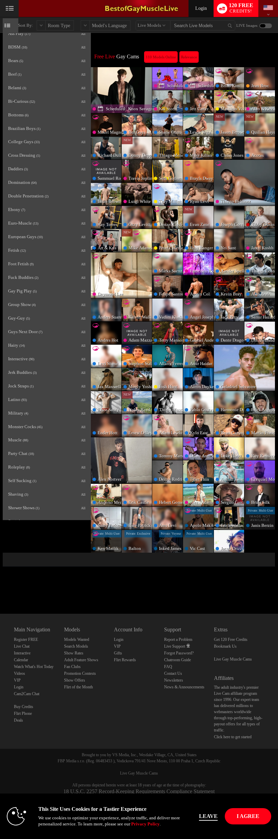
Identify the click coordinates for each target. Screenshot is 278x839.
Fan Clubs (72, 666)
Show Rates (73, 653)
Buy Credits (23, 706)
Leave (208, 816)
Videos (19, 673)
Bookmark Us (225, 646)
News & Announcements (184, 687)
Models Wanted (76, 639)
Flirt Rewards (125, 659)
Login (201, 8)
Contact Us (173, 673)
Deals (18, 720)
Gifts (118, 653)
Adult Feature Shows (81, 659)
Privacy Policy (145, 823)
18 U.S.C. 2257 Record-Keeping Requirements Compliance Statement (139, 791)
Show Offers (74, 680)
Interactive (22, 653)
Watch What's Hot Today (34, 666)
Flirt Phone (23, 713)
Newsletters (173, 680)
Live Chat (21, 646)
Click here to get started (233, 737)
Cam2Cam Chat (26, 693)
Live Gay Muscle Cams (233, 659)
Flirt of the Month (78, 687)
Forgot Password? (179, 653)
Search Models (76, 646)
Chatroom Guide (177, 659)
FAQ (168, 666)
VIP (17, 680)
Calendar (21, 659)
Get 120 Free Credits (230, 639)
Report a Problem (178, 639)
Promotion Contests (80, 673)
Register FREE (26, 639)
